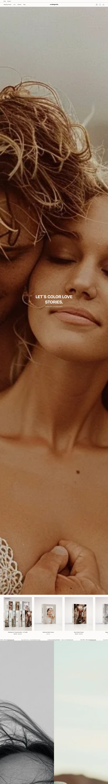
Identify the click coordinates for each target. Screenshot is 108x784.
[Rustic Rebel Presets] (79, 614)
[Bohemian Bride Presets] (48, 614)
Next (105, 614)
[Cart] (103, 4)
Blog (5, 1)
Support (9, 1)
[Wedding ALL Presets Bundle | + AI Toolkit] (18, 614)
